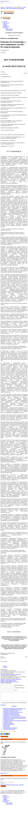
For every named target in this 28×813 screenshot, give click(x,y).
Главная (5, 21)
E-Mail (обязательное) (19, 687)
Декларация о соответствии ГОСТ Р (11, 715)
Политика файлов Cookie (9, 729)
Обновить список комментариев (8, 680)
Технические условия (8, 719)
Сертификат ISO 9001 (8, 723)
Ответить (3, 674)
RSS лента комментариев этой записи (9, 681)
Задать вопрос (9, 30)
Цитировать (18, 674)
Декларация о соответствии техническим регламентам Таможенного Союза (12, 712)
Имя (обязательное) (18, 685)
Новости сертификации (8, 724)
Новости (5, 24)
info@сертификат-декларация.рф (16, 8)
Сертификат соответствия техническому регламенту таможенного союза (12, 710)
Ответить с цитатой (10, 674)
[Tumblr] (9, 734)
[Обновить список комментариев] (7, 669)
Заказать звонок (4, 736)
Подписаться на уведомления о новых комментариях (14, 702)
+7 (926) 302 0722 (9, 7)
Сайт (15, 690)
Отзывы (5, 25)
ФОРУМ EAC (6, 26)
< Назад (5, 666)
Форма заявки (9, 28)
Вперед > (5, 667)
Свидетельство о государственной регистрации (14, 716)
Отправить (3, 704)
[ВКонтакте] (1, 734)
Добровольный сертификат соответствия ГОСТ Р (14, 718)
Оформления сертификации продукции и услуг (14, 708)
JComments (14, 706)
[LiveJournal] (7, 734)
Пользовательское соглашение (10, 727)
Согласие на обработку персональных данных (11, 784)
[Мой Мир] (5, 734)
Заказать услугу (4, 773)
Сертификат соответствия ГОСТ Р (11, 714)
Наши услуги (6, 22)
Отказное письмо (7, 721)
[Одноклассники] (3, 734)
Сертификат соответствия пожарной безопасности (15, 720)
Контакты (5, 27)
